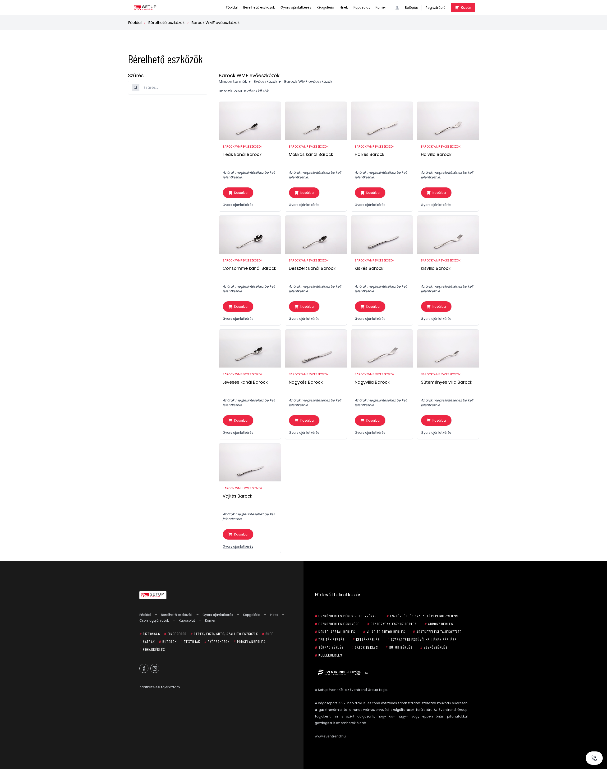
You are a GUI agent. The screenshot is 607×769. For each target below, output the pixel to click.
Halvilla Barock (436, 154)
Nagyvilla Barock (372, 382)
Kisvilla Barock (436, 268)
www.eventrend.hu (330, 736)
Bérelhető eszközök (259, 7)
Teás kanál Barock (242, 154)
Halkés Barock (369, 154)
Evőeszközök (265, 81)
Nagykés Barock (306, 382)
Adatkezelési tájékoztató (159, 687)
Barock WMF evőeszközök (215, 22)
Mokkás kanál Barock (311, 154)
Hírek (344, 7)
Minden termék (233, 81)
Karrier (381, 7)
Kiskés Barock (369, 268)
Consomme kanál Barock (249, 268)
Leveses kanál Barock (245, 382)
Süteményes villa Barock (446, 382)
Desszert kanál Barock (312, 268)
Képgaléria (325, 7)
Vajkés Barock (237, 496)
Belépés (411, 7)
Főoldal (232, 7)
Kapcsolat (362, 7)
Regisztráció (436, 7)
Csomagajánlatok (154, 620)
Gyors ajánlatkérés (296, 7)
